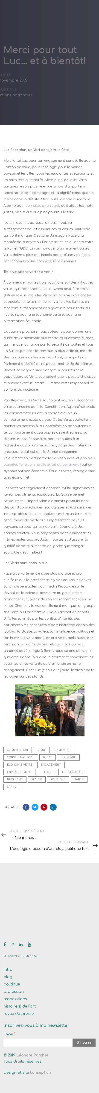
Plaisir (37, 779)
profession (13, 992)
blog (7, 977)
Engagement (51, 765)
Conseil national (20, 757)
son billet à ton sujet (42, 205)
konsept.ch (40, 1072)
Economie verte (19, 765)
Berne (41, 750)
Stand (11, 787)
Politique (58, 779)
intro (7, 970)
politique (11, 984)
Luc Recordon (73, 772)
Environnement (19, 772)
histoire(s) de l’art (19, 1006)
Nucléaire (15, 779)
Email (8, 1034)
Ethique (47, 772)
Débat (47, 757)
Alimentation (17, 750)
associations (15, 999)
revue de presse (18, 1014)
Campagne (62, 750)
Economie (68, 757)
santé (79, 779)
